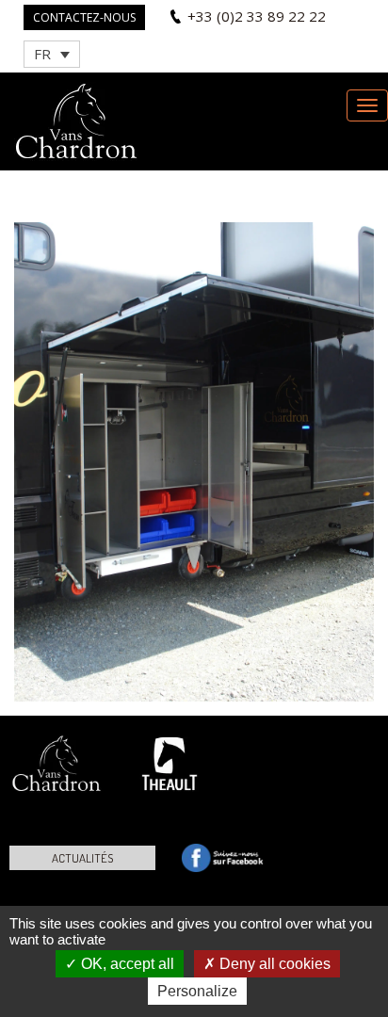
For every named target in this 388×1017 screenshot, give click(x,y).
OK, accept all (125, 964)
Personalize (197, 991)
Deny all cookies (273, 964)
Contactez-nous (84, 17)
